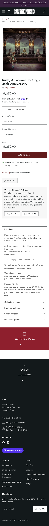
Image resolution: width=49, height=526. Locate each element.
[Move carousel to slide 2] (22, 344)
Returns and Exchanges (7, 476)
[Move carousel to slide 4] (26, 344)
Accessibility (7, 486)
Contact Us (7, 465)
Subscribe (40, 509)
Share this (11, 180)
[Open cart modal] (44, 11)
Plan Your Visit (32, 479)
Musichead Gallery (24, 520)
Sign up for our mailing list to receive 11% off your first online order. (24, 3)
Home (4, 19)
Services (29, 469)
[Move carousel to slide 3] (24, 344)
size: (8, 116)
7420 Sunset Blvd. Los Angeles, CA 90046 (16, 428)
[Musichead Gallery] (24, 11)
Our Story (30, 465)
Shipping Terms (9, 469)
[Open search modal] (9, 11)
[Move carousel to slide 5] (28, 344)
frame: (9, 129)
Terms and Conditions (11, 482)
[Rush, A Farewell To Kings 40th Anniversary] (24, 49)
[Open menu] (3, 11)
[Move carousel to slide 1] (20, 344)
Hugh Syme (10, 87)
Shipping (6, 172)
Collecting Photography (36, 474)
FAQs (28, 483)
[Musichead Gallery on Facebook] (3, 443)
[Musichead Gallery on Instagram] (8, 443)
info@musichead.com (15, 422)
